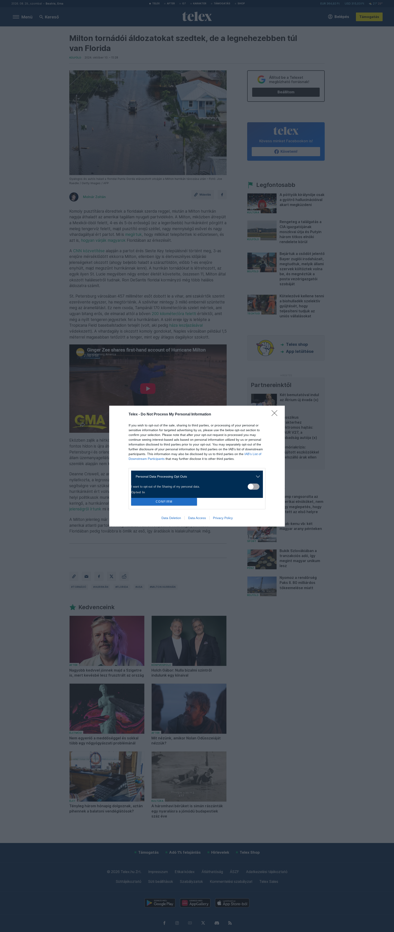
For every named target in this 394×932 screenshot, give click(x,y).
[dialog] (197, 466)
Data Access (197, 518)
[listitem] (195, 476)
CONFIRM (164, 501)
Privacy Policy (223, 518)
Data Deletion (171, 518)
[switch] (253, 487)
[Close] (276, 414)
